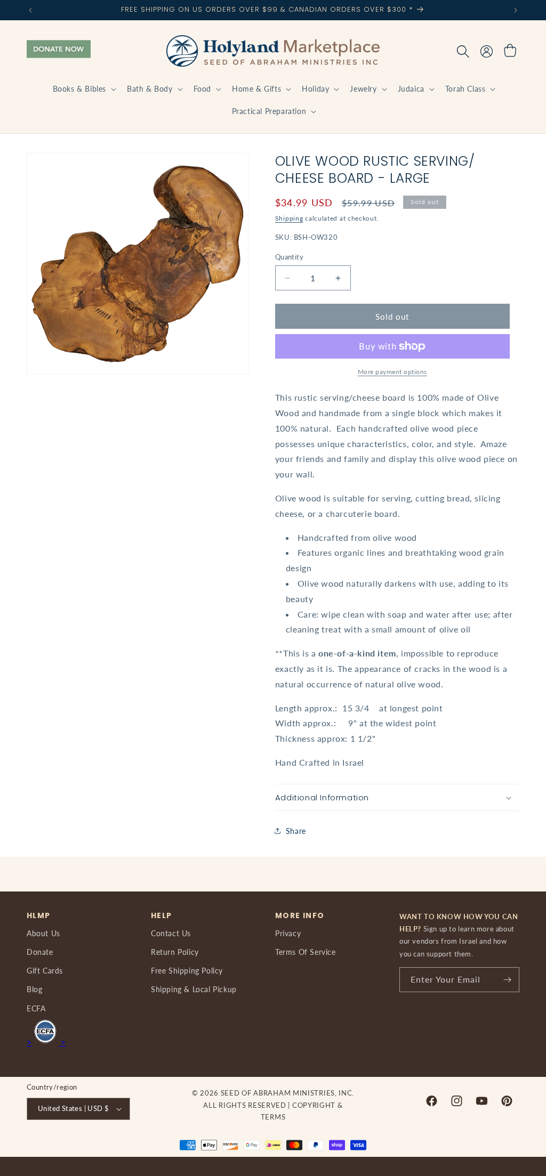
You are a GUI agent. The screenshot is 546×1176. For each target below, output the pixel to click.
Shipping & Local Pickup (194, 989)
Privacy (288, 933)
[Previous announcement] (30, 10)
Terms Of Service (305, 951)
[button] (83, 89)
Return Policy (175, 951)
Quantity (289, 257)
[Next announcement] (515, 10)
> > (46, 1042)
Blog (34, 989)
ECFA (36, 1008)
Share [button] (296, 831)
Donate (40, 951)
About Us (43, 933)
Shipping (289, 218)
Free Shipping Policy (187, 970)
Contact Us (171, 933)
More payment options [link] (392, 372)
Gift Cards (45, 970)
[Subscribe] (507, 979)
